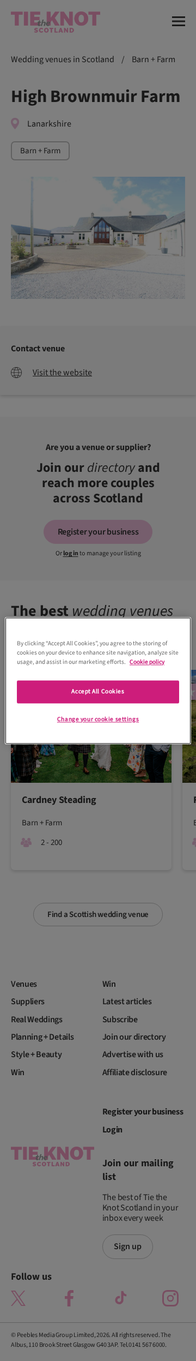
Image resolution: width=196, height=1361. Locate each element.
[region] (98, 680)
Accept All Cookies (97, 691)
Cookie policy (147, 662)
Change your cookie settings (98, 719)
